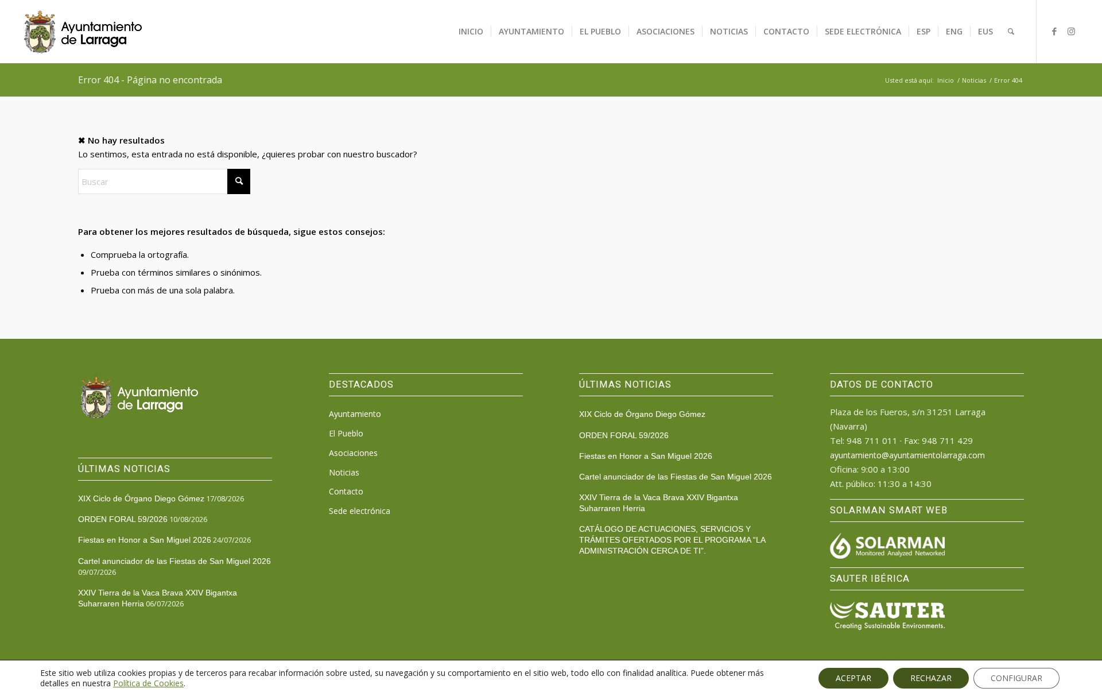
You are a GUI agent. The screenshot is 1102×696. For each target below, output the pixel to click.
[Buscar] (1011, 31)
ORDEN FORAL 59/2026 (123, 519)
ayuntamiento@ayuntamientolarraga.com (907, 455)
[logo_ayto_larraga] (83, 31)
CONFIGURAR (1016, 677)
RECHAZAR (931, 677)
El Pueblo (346, 433)
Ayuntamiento (355, 413)
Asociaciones (353, 452)
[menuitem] (471, 31)
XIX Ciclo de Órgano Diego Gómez (141, 498)
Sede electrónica (359, 510)
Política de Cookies (148, 683)
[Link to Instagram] (1071, 31)
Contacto (346, 491)
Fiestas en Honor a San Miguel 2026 (144, 539)
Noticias (344, 472)
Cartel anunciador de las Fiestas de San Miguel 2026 (174, 561)
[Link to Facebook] (1054, 31)
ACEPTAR (853, 677)
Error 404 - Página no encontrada (150, 80)
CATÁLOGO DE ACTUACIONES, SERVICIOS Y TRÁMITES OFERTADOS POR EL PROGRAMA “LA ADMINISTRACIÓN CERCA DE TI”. (672, 539)
